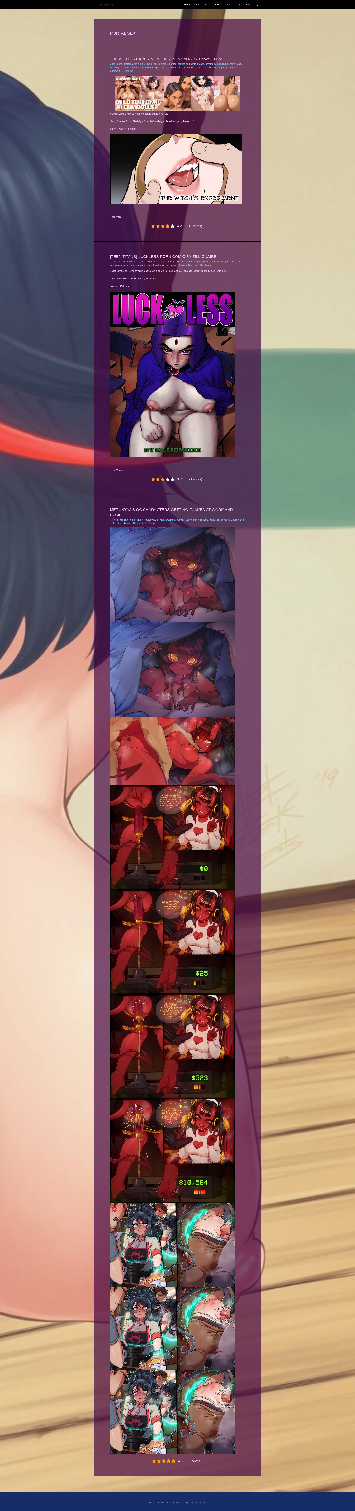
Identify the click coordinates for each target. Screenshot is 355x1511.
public (236, 520)
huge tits (119, 67)
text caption (116, 523)
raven (125, 265)
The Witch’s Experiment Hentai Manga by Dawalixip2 (166, 59)
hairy (232, 64)
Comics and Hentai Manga (123, 64)
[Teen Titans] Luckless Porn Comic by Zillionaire (163, 256)
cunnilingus (222, 64)
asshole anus (165, 261)
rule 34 (143, 265)
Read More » (116, 217)
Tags (227, 4)
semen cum (195, 67)
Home (187, 4)
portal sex (175, 67)
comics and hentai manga (191, 64)
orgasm (165, 67)
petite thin (230, 261)
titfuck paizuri (221, 67)
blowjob (172, 64)
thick (210, 67)
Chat (237, 4)
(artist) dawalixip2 (148, 64)
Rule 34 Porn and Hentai (122, 520)
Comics (217, 4)
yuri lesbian (171, 265)
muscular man (132, 67)
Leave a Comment (188, 265)
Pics (206, 4)
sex (204, 67)
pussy (185, 67)
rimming (134, 265)
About (248, 4)
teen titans (158, 265)
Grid (196, 4)
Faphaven (103, 5)
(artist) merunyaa (146, 520)
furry (205, 520)
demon (180, 520)
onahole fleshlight (150, 67)
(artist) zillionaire (148, 261)
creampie (210, 64)
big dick (163, 64)
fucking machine (193, 520)
